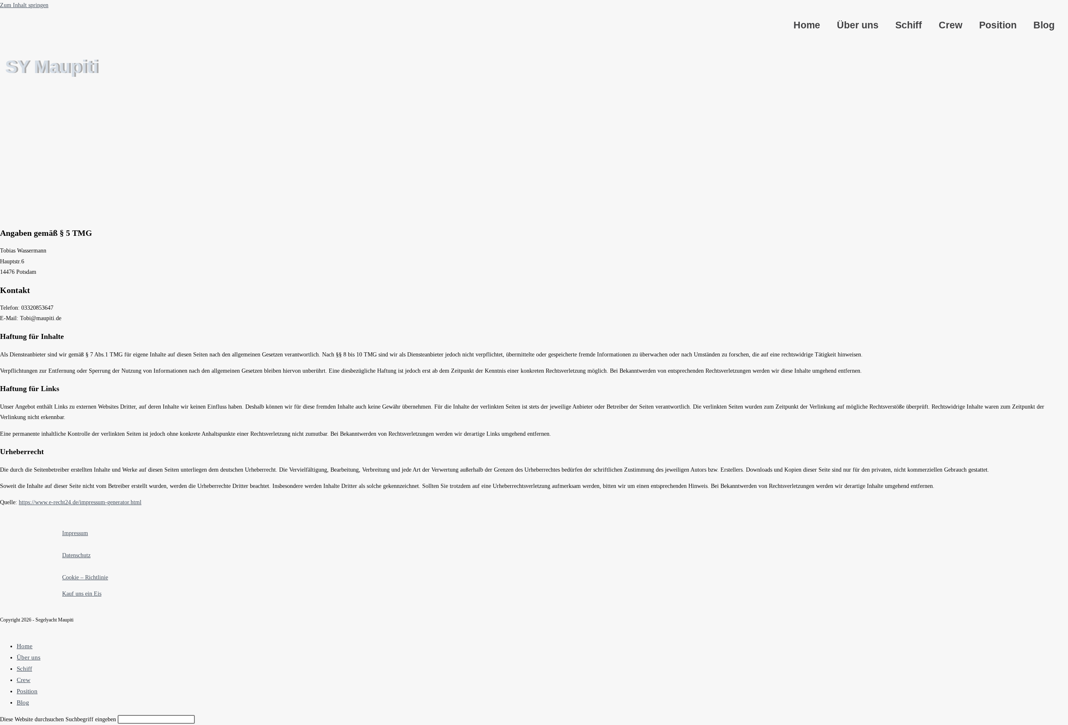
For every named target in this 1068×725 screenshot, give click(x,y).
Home (806, 25)
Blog (1044, 25)
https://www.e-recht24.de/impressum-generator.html (80, 502)
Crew (950, 25)
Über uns (858, 25)
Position (998, 25)
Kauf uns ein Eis (81, 594)
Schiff (908, 25)
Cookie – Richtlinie (85, 577)
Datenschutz (76, 555)
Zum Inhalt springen (24, 5)
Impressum (75, 533)
